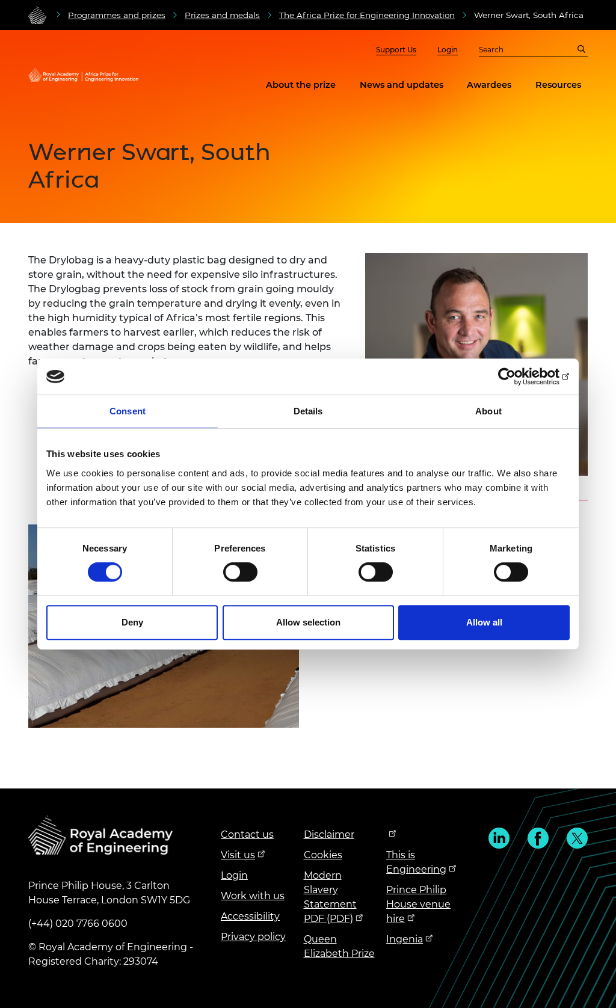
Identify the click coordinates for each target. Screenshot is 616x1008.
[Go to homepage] (37, 15)
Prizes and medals (222, 15)
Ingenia (404, 939)
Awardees (489, 84)
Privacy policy (253, 936)
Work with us (253, 896)
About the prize (301, 84)
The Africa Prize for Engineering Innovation (367, 15)
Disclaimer (329, 834)
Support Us (396, 49)
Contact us (247, 834)
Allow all (484, 622)
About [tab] (488, 411)
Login (447, 49)
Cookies (323, 855)
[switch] (240, 572)
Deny (132, 622)
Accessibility (250, 916)
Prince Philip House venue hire (418, 904)
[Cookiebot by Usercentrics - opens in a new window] (517, 376)
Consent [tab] (127, 411)
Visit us (238, 855)
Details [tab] (308, 411)
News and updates (401, 84)
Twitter (577, 838)
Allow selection (308, 622)
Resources (558, 84)
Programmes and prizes (116, 15)
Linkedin (499, 838)
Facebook (538, 838)
